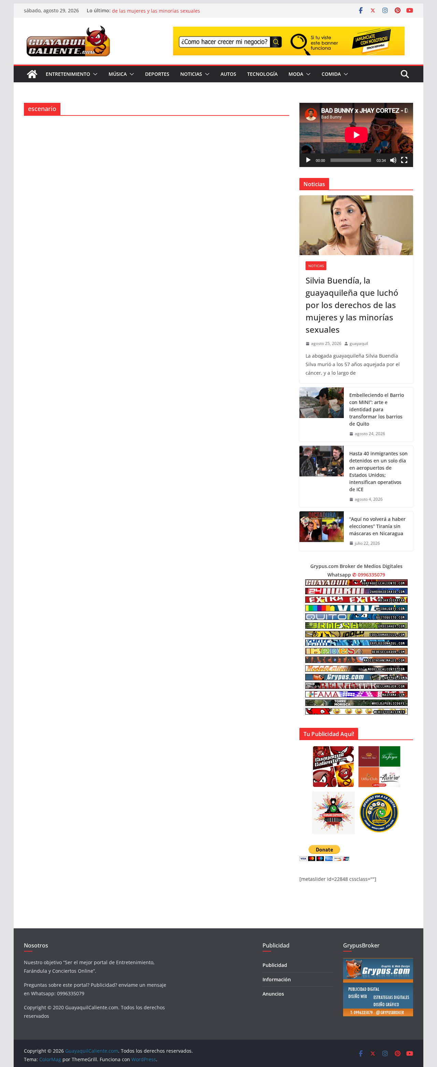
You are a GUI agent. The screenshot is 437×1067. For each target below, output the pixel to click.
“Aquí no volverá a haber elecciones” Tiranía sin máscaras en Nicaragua (377, 526)
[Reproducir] (308, 160)
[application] (356, 135)
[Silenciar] (393, 160)
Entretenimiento (68, 74)
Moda (295, 74)
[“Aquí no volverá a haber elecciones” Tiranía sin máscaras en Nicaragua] (321, 531)
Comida (331, 74)
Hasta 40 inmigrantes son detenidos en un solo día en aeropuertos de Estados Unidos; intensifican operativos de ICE (378, 471)
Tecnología (262, 74)
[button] (94, 74)
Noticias (191, 74)
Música (118, 74)
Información (277, 979)
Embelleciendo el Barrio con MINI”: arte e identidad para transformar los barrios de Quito (376, 409)
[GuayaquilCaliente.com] (32, 74)
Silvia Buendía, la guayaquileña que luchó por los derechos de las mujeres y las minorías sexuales (180, 13)
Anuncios (273, 993)
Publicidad (275, 965)
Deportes (157, 74)
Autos (228, 74)
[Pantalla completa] (404, 160)
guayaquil (359, 343)
